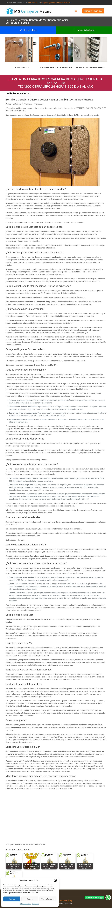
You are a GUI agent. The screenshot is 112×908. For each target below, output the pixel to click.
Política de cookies (25, 904)
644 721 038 (32, 3)
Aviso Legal (35, 904)
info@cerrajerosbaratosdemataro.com (55, 3)
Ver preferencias (47, 899)
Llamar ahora (29, 30)
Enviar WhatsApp (85, 30)
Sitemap (63, 901)
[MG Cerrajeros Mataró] (29, 10)
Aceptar (12, 899)
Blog (70, 901)
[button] (55, 880)
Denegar (30, 899)
